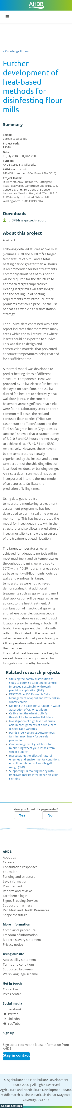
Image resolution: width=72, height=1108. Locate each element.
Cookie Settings (11, 1106)
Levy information (15, 881)
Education (10, 872)
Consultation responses (20, 867)
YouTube (14, 1023)
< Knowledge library (16, 51)
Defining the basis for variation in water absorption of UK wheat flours (34, 707)
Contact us (10, 989)
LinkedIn (14, 1019)
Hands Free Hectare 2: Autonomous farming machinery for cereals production (32, 736)
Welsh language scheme (20, 974)
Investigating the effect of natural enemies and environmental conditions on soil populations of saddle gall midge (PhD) (34, 761)
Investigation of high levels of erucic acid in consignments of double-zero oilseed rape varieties (32, 725)
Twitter (13, 1014)
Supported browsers (18, 969)
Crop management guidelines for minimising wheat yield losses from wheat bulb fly (32, 748)
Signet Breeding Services (20, 900)
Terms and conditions (19, 964)
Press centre (12, 994)
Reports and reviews (17, 891)
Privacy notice (13, 944)
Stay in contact (16, 1055)
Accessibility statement (19, 960)
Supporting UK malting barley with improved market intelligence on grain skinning (34, 774)
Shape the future (15, 915)
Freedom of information (20, 935)
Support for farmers (17, 905)
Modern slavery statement (22, 940)
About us (9, 857)
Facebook (15, 1009)
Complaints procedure (19, 930)
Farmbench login (15, 896)
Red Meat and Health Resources (26, 910)
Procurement (12, 886)
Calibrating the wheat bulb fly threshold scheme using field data (31, 715)
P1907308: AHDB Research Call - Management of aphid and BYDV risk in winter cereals (34, 698)
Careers (8, 862)
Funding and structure (19, 876)
